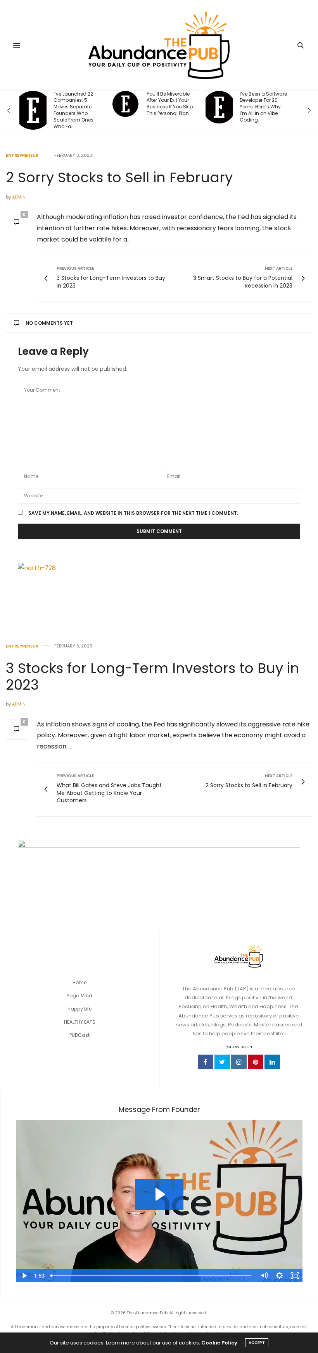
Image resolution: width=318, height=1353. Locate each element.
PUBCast (79, 1035)
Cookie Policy (219, 1342)
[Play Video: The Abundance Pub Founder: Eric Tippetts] (159, 1194)
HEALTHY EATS (79, 1022)
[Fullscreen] (294, 1275)
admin (19, 197)
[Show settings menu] (279, 1275)
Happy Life (79, 1008)
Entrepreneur (22, 155)
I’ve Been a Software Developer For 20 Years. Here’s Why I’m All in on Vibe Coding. (263, 107)
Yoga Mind (79, 995)
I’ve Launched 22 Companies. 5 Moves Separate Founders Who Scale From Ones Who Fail (73, 110)
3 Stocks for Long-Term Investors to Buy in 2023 (152, 676)
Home (79, 982)
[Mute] (263, 1275)
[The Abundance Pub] (159, 45)
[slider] (152, 1275)
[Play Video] (23, 1275)
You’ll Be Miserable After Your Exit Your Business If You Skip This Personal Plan (170, 103)
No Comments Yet (49, 323)
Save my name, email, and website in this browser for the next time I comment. (133, 513)
